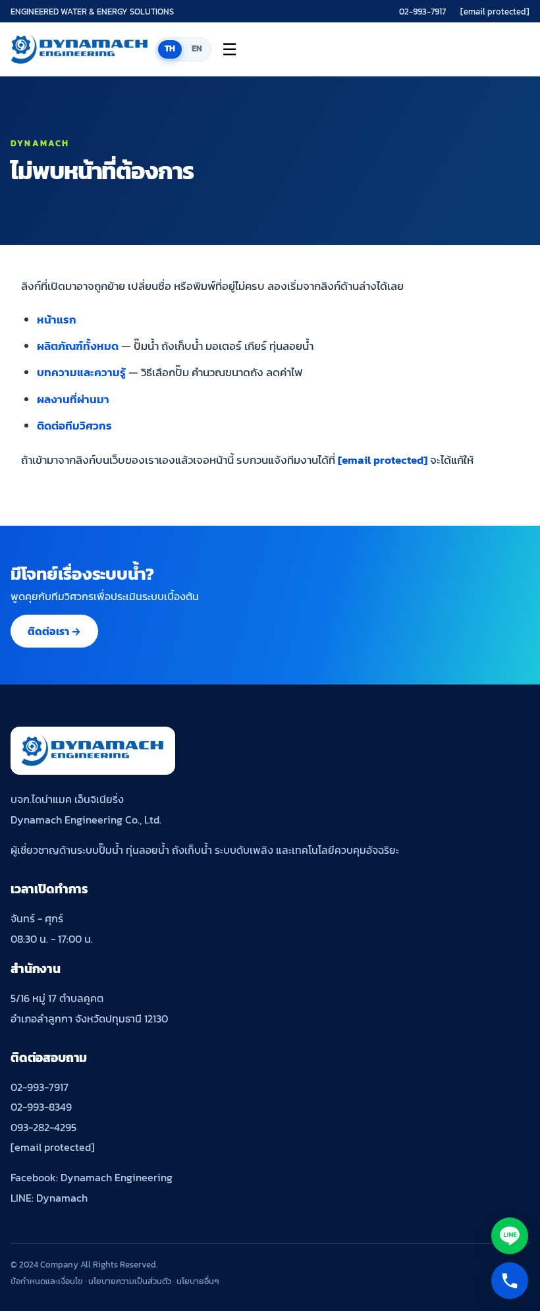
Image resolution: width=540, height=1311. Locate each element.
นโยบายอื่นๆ (197, 1281)
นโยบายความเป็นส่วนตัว (129, 1281)
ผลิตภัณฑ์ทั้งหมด (78, 345)
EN (197, 48)
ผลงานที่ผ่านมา (73, 399)
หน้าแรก (56, 319)
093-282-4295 (43, 1127)
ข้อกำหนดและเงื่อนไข (47, 1281)
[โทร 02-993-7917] (509, 1280)
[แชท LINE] (509, 1235)
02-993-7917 (422, 11)
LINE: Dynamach (49, 1198)
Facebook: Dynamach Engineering (92, 1177)
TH (170, 48)
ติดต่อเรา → (54, 631)
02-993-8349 (41, 1107)
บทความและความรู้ (81, 372)
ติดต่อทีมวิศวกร (74, 425)
